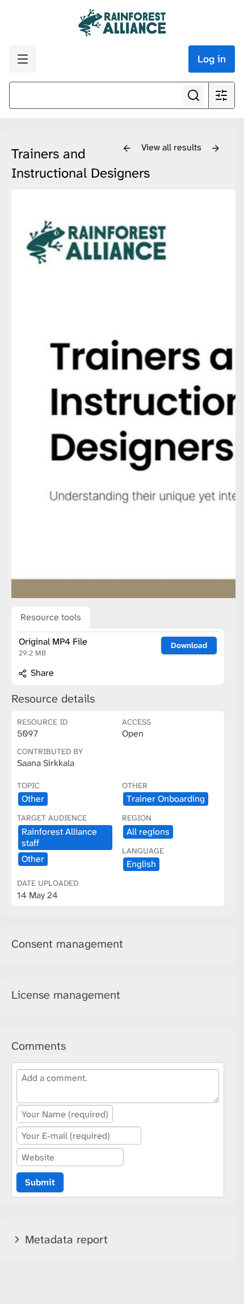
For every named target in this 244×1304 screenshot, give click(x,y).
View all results (172, 147)
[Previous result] (127, 149)
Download (189, 645)
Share (41, 673)
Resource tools (50, 617)
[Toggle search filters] (221, 95)
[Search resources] (193, 95)
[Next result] (215, 149)
